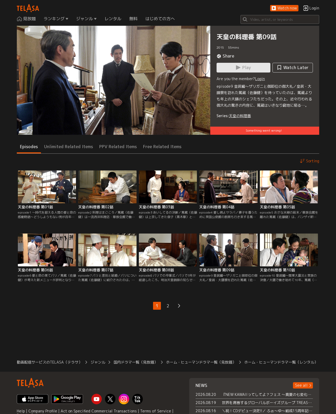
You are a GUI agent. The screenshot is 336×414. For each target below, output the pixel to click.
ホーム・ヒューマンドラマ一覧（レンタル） (281, 362)
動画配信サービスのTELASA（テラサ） (49, 362)
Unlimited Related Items (68, 146)
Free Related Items (162, 146)
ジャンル (98, 362)
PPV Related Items (118, 146)
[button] (284, 8)
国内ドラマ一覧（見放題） (136, 362)
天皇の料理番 (240, 115)
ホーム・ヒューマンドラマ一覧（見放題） (201, 362)
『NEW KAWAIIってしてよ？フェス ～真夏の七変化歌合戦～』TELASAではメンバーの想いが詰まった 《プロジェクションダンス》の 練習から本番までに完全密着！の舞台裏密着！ (267, 394)
